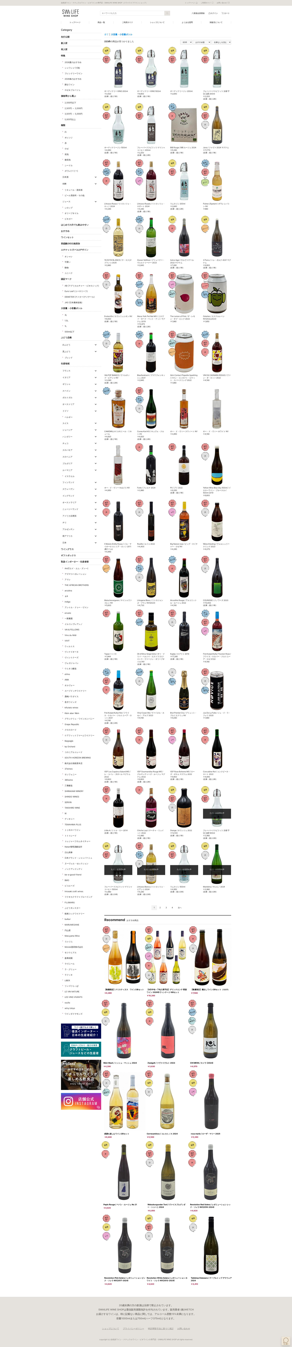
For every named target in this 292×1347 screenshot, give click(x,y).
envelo (68, 613)
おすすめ (65, 231)
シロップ (69, 208)
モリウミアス (70, 952)
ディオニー (70, 819)
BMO (67, 880)
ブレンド (69, 357)
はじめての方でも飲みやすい (75, 224)
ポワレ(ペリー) (71, 171)
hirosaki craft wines (74, 891)
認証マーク (66, 279)
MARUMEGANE (72, 924)
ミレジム (69, 941)
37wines (69, 769)
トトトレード (70, 835)
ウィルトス (70, 646)
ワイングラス (67, 549)
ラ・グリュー (70, 969)
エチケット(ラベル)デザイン (74, 249)
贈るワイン (70, 84)
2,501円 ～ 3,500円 (73, 108)
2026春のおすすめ (73, 79)
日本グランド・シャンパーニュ (78, 858)
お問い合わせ (183, 1328)
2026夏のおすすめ (73, 62)
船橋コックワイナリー (74, 913)
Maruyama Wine (72, 936)
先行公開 (65, 36)
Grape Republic (72, 724)
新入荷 (64, 43)
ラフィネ (69, 975)
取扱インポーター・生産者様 (75, 561)
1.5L (66, 320)
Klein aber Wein (72, 713)
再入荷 (64, 49)
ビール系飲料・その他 (74, 195)
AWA (67, 679)
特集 (63, 55)
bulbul (67, 919)
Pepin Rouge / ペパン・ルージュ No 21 (120, 1204)
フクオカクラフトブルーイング (78, 897)
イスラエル (70, 476)
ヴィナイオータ (71, 652)
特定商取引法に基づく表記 (161, 1328)
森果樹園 (69, 958)
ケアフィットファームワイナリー (79, 735)
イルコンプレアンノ (73, 624)
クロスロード (70, 730)
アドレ (68, 579)
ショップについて (157, 22)
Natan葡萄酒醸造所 (73, 847)
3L (66, 315)
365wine (69, 780)
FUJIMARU (70, 902)
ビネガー (69, 219)
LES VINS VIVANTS (73, 997)
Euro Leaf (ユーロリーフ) (76, 291)
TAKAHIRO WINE (72, 808)
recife (67, 1002)
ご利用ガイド (127, 22)
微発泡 (68, 160)
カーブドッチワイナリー (75, 691)
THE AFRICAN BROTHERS (77, 585)
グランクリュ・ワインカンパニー (79, 718)
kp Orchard (70, 746)
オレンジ (69, 137)
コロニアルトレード (73, 752)
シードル (69, 165)
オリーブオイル (71, 213)
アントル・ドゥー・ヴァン (76, 607)
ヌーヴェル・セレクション (76, 863)
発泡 (67, 154)
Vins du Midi (70, 635)
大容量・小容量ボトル (71, 308)
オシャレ (69, 256)
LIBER (67, 980)
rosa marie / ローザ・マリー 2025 (205, 1134)
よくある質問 (187, 22)
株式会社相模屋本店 (73, 763)
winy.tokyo (70, 1008)
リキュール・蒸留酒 (73, 190)
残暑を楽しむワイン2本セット (116, 1134)
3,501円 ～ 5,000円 (73, 114)
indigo (67, 601)
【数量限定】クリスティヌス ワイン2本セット (124, 989)
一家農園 (69, 618)
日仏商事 (69, 852)
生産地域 (65, 363)
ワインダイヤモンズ (73, 1014)
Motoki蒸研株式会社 (74, 947)
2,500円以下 (70, 102)
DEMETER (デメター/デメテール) (80, 297)
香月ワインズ (70, 702)
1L (66, 326)
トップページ (75, 22)
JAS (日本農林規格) (73, 302)
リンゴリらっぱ (71, 986)
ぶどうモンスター (72, 908)
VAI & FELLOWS (72, 629)
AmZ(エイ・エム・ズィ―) (76, 568)
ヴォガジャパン (71, 663)
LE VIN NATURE (72, 991)
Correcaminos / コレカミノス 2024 (162, 1134)
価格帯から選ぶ (68, 96)
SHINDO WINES (72, 796)
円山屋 (68, 930)
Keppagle (69, 741)
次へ (180, 907)
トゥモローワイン (72, 830)
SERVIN (68, 802)
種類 (63, 125)
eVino (67, 674)
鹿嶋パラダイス (71, 696)
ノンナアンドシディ (73, 869)
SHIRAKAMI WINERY (74, 791)
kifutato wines (71, 707)
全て (106, 34)
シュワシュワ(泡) (72, 68)
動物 (67, 267)
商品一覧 (101, 22)
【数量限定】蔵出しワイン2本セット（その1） (210, 989)
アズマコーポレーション (75, 574)
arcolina (68, 590)
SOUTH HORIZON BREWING (78, 757)
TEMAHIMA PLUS (73, 824)
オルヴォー (70, 685)
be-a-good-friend (73, 874)
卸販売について (216, 22)
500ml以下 (69, 331)
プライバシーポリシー (133, 1328)
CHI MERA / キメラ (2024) (201, 1063)
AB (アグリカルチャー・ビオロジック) (82, 285)
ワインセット (67, 237)
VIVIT (67, 640)
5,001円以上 (70, 119)
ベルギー (69, 417)
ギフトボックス (68, 555)
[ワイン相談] (286, 1341)
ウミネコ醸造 (70, 668)
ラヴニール (70, 963)
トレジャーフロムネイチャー (77, 841)
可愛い (68, 262)
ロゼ (67, 148)
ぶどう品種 (66, 337)
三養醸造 (69, 785)
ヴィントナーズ (71, 657)
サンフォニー (70, 774)
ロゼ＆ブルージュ (72, 90)
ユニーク (69, 273)
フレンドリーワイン (73, 73)
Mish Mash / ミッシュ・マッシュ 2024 (120, 1063)
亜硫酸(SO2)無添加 (70, 243)
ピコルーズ (70, 885)
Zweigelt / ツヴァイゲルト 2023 (161, 1063)
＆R (66, 596)
